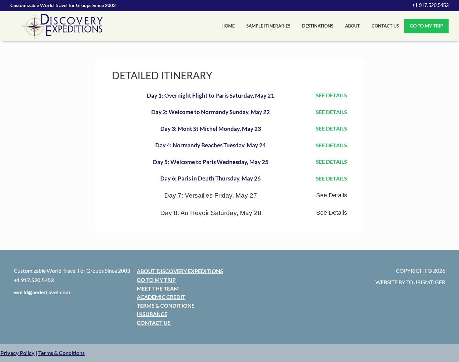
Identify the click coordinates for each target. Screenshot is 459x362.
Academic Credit (161, 297)
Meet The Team (158, 288)
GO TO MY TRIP (426, 26)
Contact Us (385, 26)
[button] (17, 353)
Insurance (152, 314)
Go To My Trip (156, 279)
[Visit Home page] (62, 26)
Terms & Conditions (166, 305)
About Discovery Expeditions (180, 271)
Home (228, 26)
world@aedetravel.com (42, 292)
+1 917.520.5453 (430, 5)
